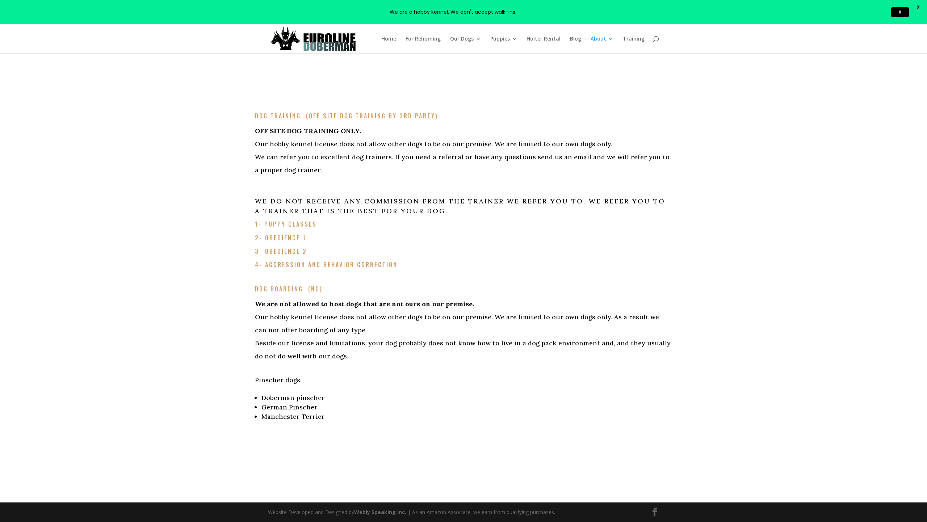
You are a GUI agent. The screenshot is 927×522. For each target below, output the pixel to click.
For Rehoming (423, 39)
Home (388, 39)
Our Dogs (462, 39)
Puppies (500, 39)
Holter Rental (544, 39)
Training (634, 39)
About (598, 39)
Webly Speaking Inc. (381, 512)
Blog (575, 39)
